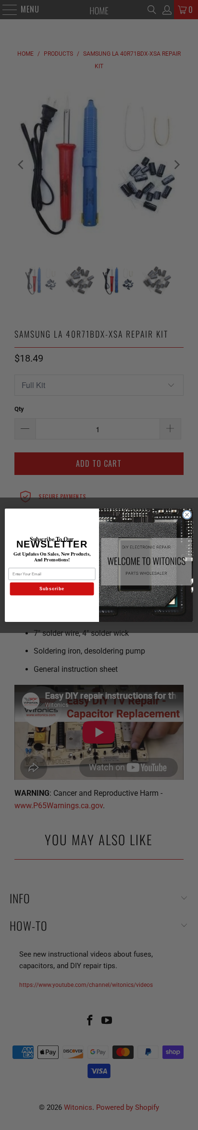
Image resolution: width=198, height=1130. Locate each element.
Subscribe (52, 588)
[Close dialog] (187, 514)
